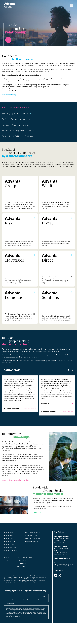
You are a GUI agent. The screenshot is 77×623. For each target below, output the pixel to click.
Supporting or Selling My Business (17, 136)
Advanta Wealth (9, 532)
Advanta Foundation (10, 550)
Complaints (21, 566)
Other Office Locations (62, 558)
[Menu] (71, 5)
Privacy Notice (22, 560)
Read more (45, 403)
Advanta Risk (8, 535)
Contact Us (37, 512)
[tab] (11, 596)
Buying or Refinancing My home (16, 119)
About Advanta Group (32, 532)
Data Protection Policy (24, 557)
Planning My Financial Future (15, 113)
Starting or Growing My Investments (18, 130)
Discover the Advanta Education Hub (15, 480)
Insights (6, 557)
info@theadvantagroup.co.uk (63, 565)
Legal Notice (21, 563)
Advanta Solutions (10, 547)
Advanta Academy (31, 541)
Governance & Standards (33, 538)
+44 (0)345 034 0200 (61, 542)
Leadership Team (31, 535)
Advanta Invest (9, 538)
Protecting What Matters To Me (15, 125)
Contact (6, 560)
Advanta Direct (9, 544)
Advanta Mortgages (10, 541)
